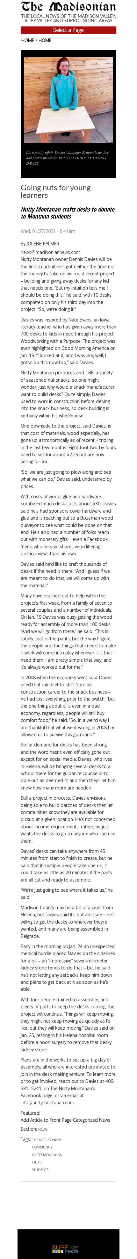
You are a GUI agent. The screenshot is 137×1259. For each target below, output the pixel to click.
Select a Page (68, 29)
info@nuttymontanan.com (47, 1102)
